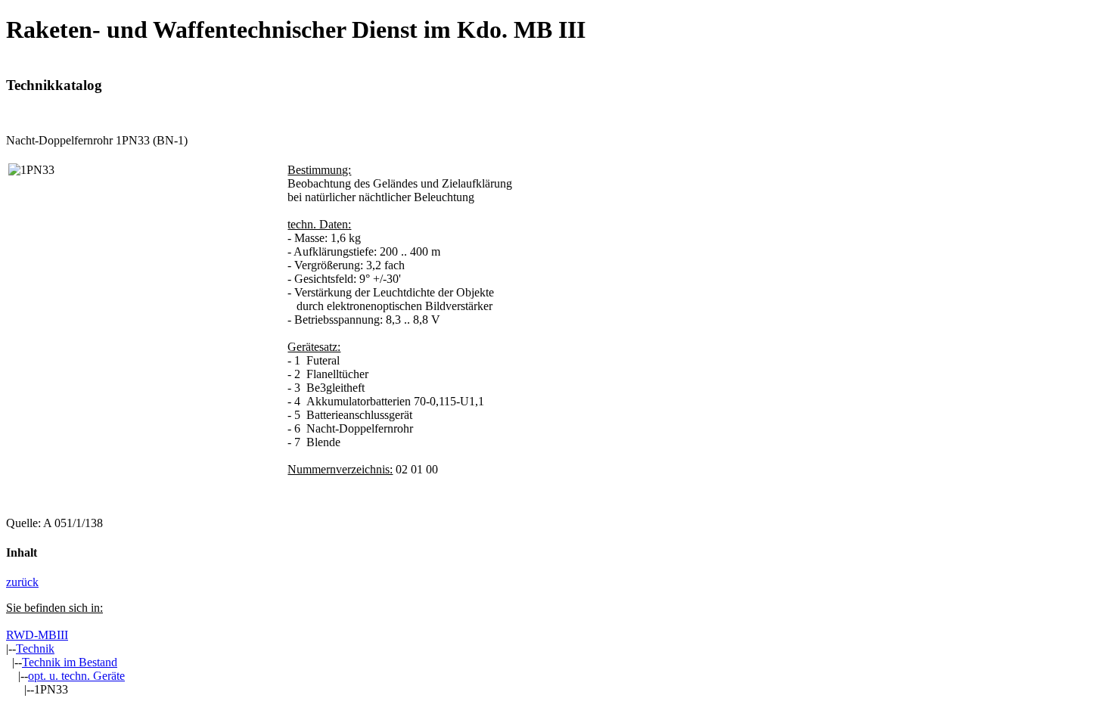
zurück (22, 582)
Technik (35, 648)
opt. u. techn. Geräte (76, 675)
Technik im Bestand (69, 662)
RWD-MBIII (37, 634)
